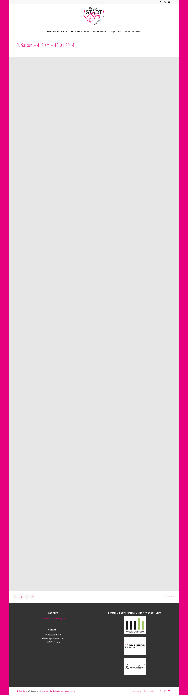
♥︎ (74, 691)
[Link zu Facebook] (160, 2)
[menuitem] (57, 31)
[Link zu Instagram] (164, 2)
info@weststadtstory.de (53, 618)
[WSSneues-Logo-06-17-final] (93, 16)
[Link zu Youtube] (169, 2)
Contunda (59, 691)
